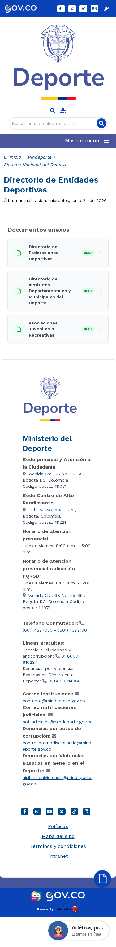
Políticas (58, 826)
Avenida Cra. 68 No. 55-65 (54, 473)
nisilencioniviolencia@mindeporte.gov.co (57, 780)
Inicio (15, 157)
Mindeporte (39, 157)
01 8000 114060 (64, 680)
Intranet (58, 856)
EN (94, 9)
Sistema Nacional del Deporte (35, 164)
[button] (88, 140)
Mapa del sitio (58, 836)
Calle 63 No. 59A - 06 (49, 509)
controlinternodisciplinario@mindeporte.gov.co (57, 745)
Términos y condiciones (58, 846)
